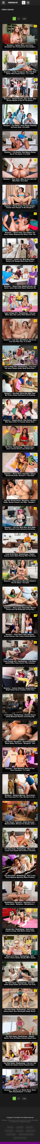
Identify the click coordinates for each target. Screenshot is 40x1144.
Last (24, 19)
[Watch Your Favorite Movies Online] (12, 2)
